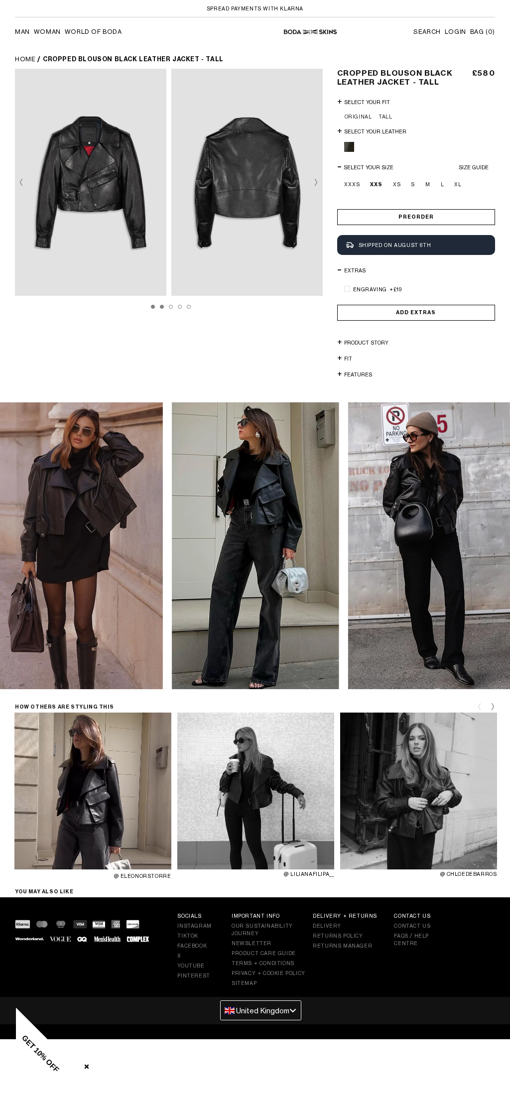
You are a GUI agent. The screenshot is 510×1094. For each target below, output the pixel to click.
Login (455, 31)
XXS (376, 184)
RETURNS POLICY (338, 936)
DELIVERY (327, 926)
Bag (482, 31)
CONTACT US (412, 926)
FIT (348, 359)
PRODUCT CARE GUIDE (264, 953)
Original (358, 117)
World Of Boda (93, 31)
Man (22, 31)
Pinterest (193, 975)
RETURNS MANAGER (342, 946)
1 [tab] (153, 307)
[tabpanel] (93, 182)
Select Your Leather (375, 131)
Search (427, 31)
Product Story (366, 343)
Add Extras (416, 312)
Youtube (190, 966)
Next (312, 182)
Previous (25, 182)
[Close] (85, 1065)
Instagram (194, 926)
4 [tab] (180, 307)
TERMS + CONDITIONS (263, 963)
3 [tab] (171, 307)
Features (358, 374)
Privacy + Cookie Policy (268, 973)
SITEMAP (244, 983)
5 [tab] (189, 307)
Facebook (192, 946)
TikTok (187, 936)
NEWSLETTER (251, 943)
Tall (385, 117)
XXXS (352, 184)
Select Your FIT (367, 102)
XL (458, 184)
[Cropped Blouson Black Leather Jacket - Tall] (90, 182)
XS (397, 184)
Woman (47, 31)
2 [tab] (162, 307)
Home (25, 59)
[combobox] (260, 1010)
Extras (355, 270)
